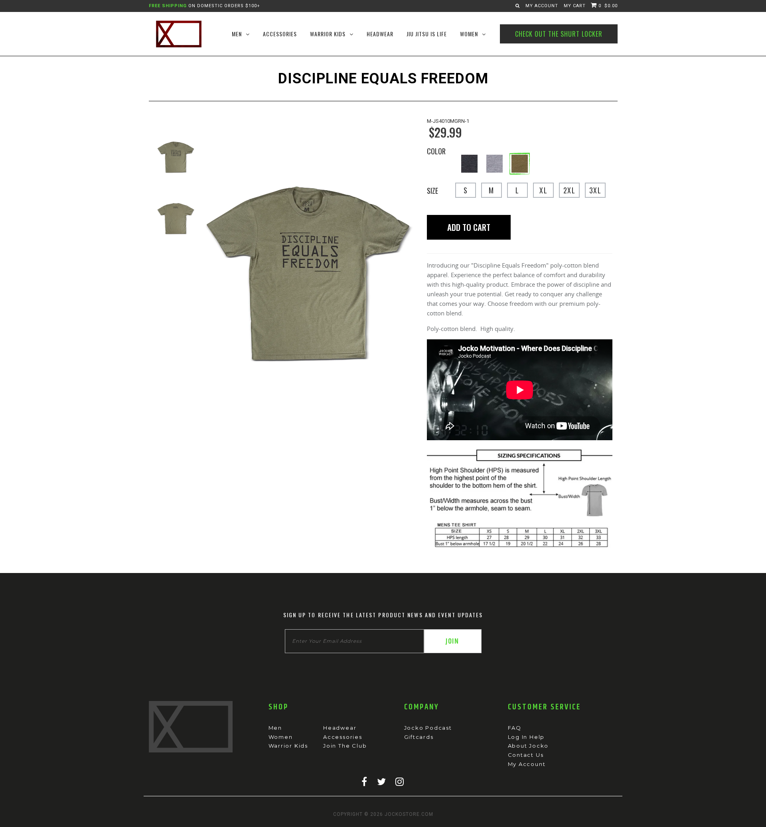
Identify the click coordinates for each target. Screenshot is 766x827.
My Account (541, 5)
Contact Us (526, 755)
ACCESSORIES (280, 34)
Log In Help (526, 737)
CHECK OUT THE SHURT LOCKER (558, 34)
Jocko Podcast (428, 728)
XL (543, 190)
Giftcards (419, 737)
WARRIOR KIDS (327, 34)
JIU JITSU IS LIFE (427, 34)
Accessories (342, 737)
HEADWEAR (380, 34)
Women (280, 737)
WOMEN (469, 34)
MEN (237, 34)
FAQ (514, 728)
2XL (569, 190)
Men (275, 728)
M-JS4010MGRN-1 (448, 121)
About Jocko (528, 745)
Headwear (339, 728)
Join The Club (345, 745)
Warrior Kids (288, 745)
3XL (595, 190)
